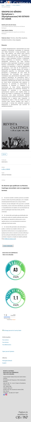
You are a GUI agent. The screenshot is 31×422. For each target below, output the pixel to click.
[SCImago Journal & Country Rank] (11, 330)
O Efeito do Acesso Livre (9, 239)
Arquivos (8, 5)
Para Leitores (5, 340)
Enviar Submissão (7, 246)
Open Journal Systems (8, 351)
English (4, 363)
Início (3, 5)
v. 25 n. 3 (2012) (16, 5)
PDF (5, 154)
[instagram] (6, 395)
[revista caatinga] (4, 395)
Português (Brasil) (7, 360)
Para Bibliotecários (6, 344)
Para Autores (5, 342)
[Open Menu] (1, 1)
